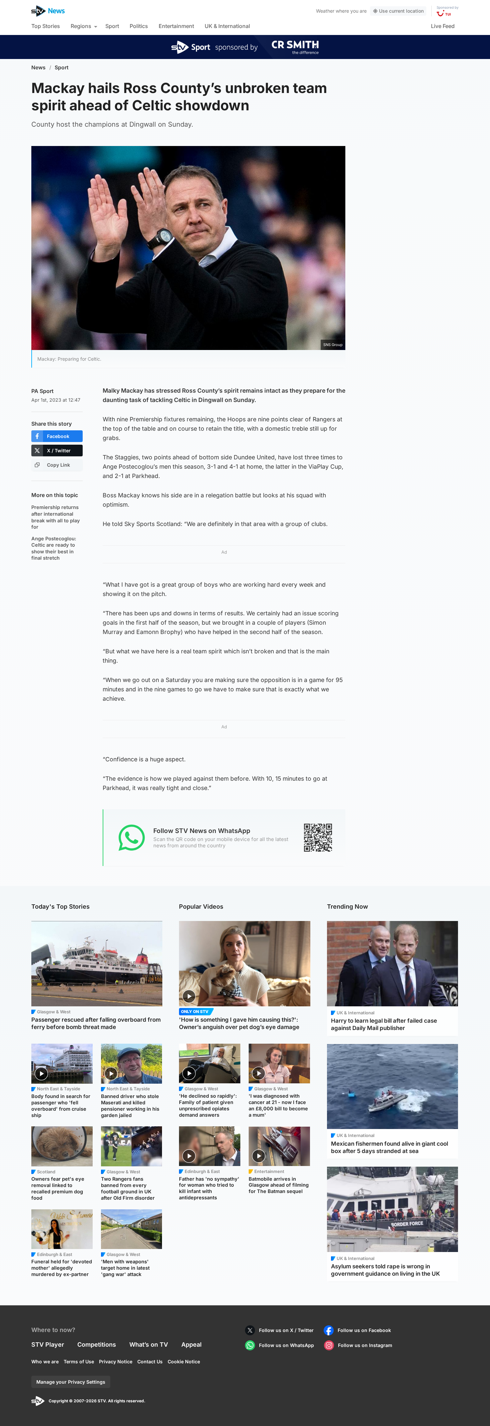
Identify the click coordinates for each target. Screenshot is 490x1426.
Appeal (191, 1344)
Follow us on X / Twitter (286, 1330)
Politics (139, 26)
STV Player (47, 1344)
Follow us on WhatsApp (286, 1345)
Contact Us (150, 1361)
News (38, 67)
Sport (112, 26)
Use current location (401, 11)
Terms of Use (79, 1361)
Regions (81, 26)
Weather (325, 11)
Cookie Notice (184, 1361)
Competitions (96, 1344)
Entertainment (176, 26)
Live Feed (443, 26)
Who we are (45, 1361)
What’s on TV (148, 1344)
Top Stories (45, 26)
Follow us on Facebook (364, 1330)
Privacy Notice (115, 1361)
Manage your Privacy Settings (70, 1382)
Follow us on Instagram (365, 1345)
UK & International (227, 26)
